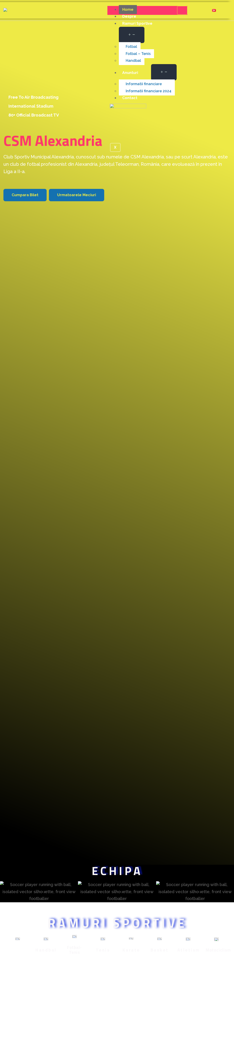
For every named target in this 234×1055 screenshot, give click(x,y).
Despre (129, 16)
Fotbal (131, 46)
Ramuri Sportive (137, 23)
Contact (129, 98)
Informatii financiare (144, 84)
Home (127, 9)
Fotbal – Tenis (138, 54)
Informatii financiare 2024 (148, 91)
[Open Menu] (131, 35)
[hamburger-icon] (182, 10)
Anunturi (130, 73)
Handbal (133, 60)
